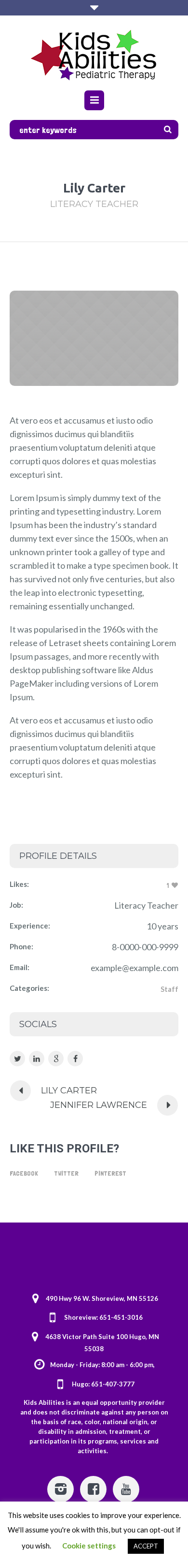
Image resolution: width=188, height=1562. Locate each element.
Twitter (66, 1173)
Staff (169, 989)
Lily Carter (69, 1090)
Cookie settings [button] (89, 1545)
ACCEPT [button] (146, 1546)
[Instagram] (60, 1489)
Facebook (24, 1173)
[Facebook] (93, 1489)
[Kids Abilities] (94, 54)
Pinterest (110, 1173)
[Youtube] (126, 1489)
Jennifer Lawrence (98, 1105)
